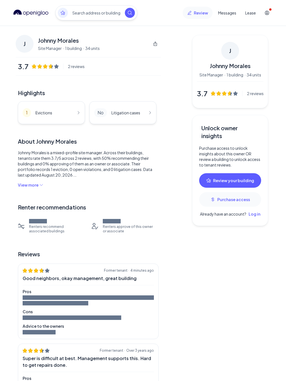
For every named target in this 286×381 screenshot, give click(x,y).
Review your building (233, 180)
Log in (254, 213)
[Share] (155, 43)
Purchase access (233, 199)
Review (201, 12)
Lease (250, 12)
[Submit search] (130, 13)
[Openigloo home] (31, 13)
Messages (227, 12)
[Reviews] (63, 13)
